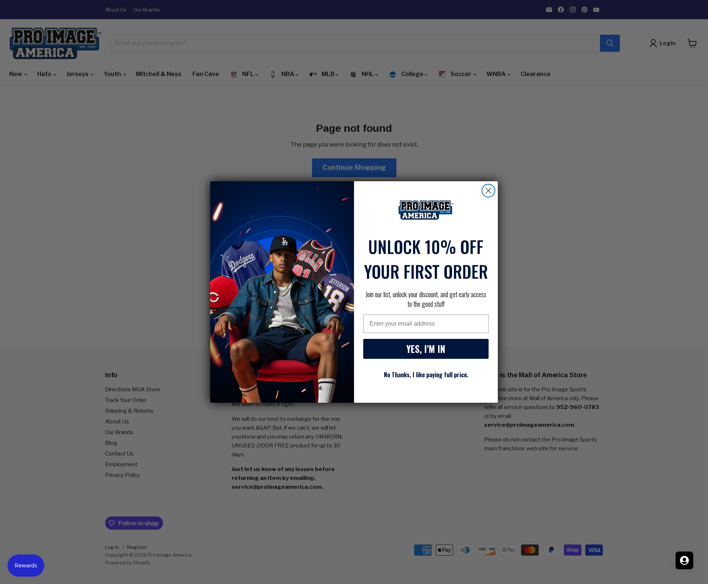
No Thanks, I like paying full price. (426, 374)
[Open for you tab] (684, 560)
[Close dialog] (488, 190)
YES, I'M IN (425, 348)
